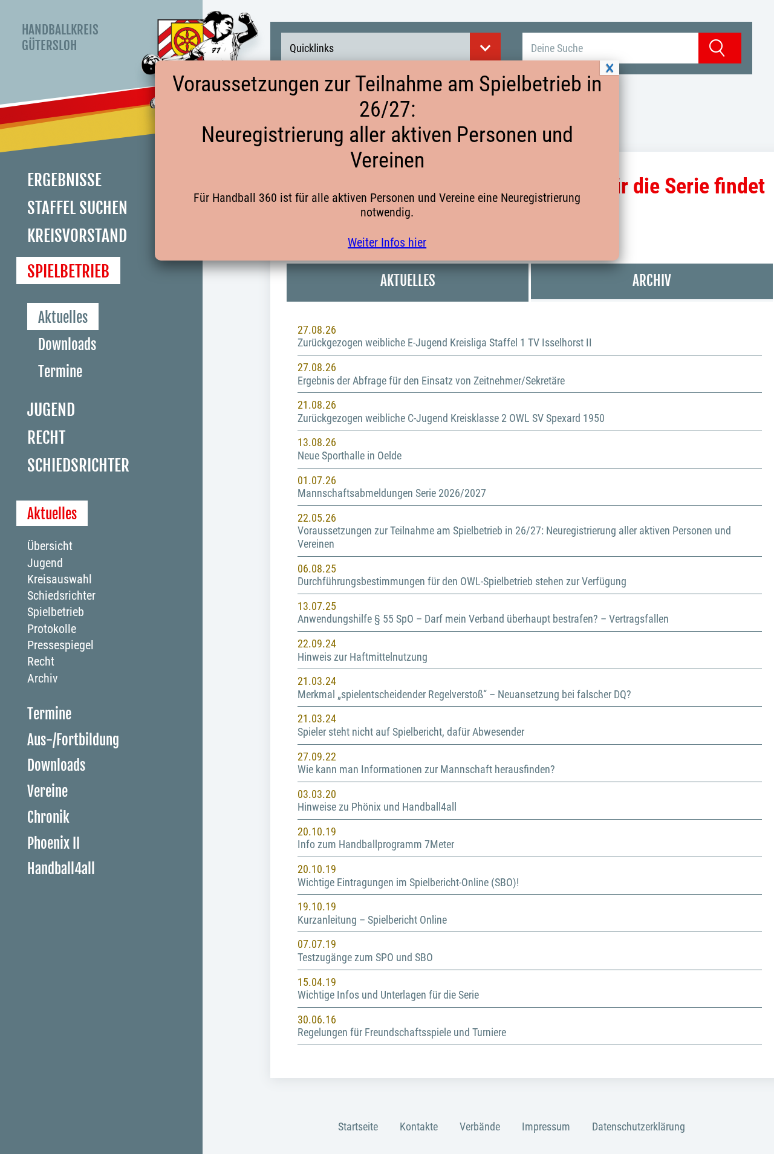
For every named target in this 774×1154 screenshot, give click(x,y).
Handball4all (61, 869)
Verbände (480, 1126)
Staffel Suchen (77, 208)
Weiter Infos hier (387, 242)
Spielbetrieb (68, 271)
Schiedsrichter (78, 465)
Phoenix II (53, 843)
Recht (46, 437)
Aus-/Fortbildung (73, 739)
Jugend (51, 410)
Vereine (47, 791)
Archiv (42, 677)
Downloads (67, 345)
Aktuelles (63, 317)
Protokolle (51, 628)
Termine (60, 372)
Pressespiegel (60, 645)
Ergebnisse (64, 180)
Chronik (48, 817)
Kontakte (419, 1126)
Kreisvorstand (77, 235)
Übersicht (50, 546)
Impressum (546, 1126)
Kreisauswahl (59, 579)
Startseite (358, 1126)
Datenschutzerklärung (638, 1126)
